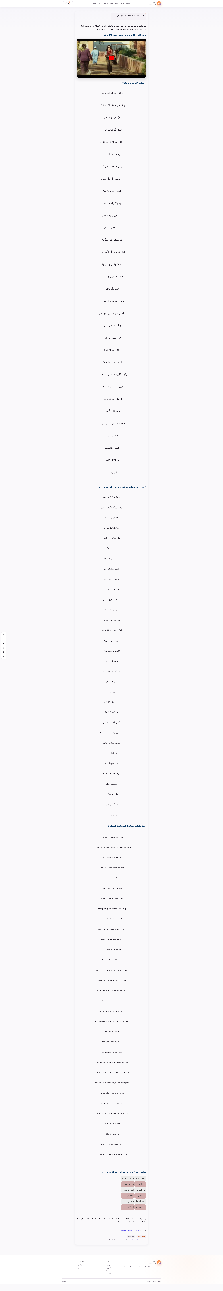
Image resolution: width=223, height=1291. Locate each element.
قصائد (111, 3)
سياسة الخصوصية (106, 1270)
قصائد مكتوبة (81, 1268)
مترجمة (94, 3)
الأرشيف (122, 3)
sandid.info (64, 1281)
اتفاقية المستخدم (106, 1273)
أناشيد (100, 3)
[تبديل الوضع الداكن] (64, 3)
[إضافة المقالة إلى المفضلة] (4, 652)
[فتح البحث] (72, 3)
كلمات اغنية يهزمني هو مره (130, 1230)
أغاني (116, 3)
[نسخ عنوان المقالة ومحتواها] (4, 648)
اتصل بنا (109, 1268)
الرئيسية (128, 3)
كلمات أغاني (81, 1265)
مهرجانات (106, 3)
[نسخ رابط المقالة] (4, 656)
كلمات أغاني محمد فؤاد (136, 1239)
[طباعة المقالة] (4, 643)
